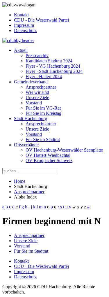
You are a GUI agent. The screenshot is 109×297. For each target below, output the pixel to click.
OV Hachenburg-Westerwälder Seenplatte (64, 149)
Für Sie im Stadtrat (43, 139)
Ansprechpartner (41, 87)
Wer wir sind (37, 92)
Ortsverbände (26, 144)
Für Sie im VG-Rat (43, 108)
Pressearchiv (37, 55)
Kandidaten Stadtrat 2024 (49, 60)
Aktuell (21, 50)
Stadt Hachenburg (30, 118)
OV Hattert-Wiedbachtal (48, 155)
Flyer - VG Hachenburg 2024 (53, 66)
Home (19, 181)
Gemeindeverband (31, 81)
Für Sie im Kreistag (43, 113)
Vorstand (34, 102)
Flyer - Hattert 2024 (44, 76)
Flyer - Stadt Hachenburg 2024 (54, 71)
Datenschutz (25, 30)
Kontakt (21, 14)
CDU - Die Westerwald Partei (41, 19)
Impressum (24, 25)
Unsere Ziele (37, 97)
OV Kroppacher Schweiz (49, 160)
